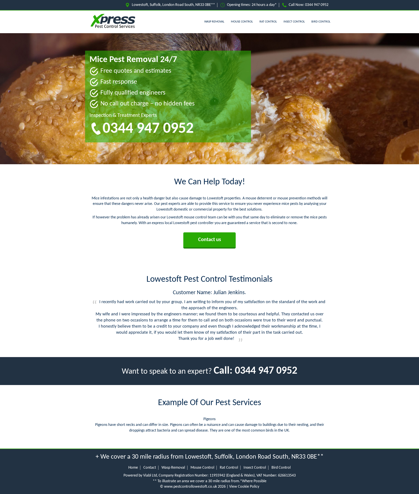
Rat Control (268, 21)
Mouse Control (242, 21)
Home (133, 468)
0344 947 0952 (316, 5)
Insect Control (294, 21)
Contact (149, 468)
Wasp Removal (214, 21)
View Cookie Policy (244, 487)
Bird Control (320, 21)
